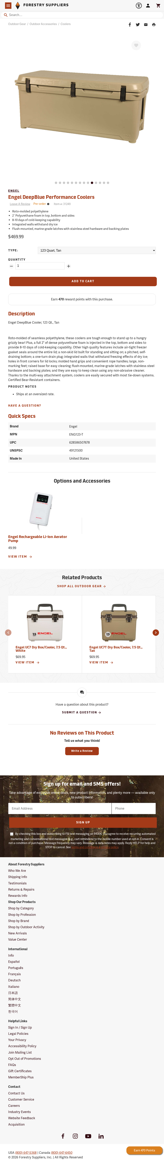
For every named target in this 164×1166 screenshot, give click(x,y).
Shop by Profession (22, 915)
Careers (14, 1106)
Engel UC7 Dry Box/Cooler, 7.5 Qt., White (41, 649)
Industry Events (19, 1112)
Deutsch (14, 980)
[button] (8, 632)
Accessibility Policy (22, 1046)
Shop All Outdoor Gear (79, 586)
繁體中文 (14, 1005)
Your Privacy (17, 1040)
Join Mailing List (20, 1052)
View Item (18, 556)
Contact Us (16, 1093)
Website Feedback (21, 1118)
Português (15, 968)
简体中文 (14, 999)
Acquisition (16, 1124)
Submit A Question (79, 712)
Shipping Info (17, 877)
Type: (13, 250)
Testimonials (17, 883)
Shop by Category (21, 908)
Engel (13, 191)
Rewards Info (17, 896)
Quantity (17, 259)
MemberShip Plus (21, 1077)
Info (11, 955)
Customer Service (21, 1099)
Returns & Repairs (21, 889)
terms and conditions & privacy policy (94, 847)
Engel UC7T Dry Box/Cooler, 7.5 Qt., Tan (115, 649)
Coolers (66, 24)
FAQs (12, 1065)
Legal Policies (18, 1034)
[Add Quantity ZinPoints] (68, 266)
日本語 (13, 993)
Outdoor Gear (17, 24)
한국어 (13, 1011)
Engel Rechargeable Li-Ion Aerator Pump (37, 539)
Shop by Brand (18, 921)
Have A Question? (24, 405)
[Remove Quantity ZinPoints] (11, 266)
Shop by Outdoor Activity (26, 927)
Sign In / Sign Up (20, 1027)
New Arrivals (17, 933)
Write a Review (82, 751)
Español (14, 962)
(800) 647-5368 (26, 1153)
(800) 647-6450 (61, 1153)
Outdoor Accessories (43, 24)
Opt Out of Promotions (24, 1059)
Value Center (17, 939)
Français (14, 974)
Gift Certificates (20, 1071)
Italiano (13, 987)
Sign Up (83, 822)
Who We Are (17, 871)
